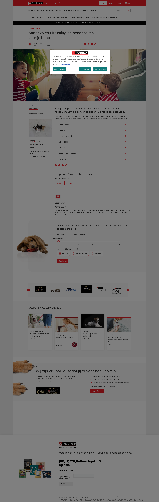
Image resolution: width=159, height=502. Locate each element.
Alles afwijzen (85, 69)
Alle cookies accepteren (99, 69)
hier (54, 62)
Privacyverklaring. (65, 64)
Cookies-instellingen (59, 69)
